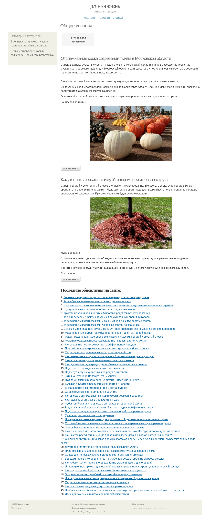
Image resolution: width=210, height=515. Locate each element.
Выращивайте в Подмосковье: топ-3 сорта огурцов (96, 388)
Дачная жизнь (105, 6)
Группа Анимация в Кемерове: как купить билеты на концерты (103, 380)
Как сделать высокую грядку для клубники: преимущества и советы (106, 364)
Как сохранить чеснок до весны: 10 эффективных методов (100, 344)
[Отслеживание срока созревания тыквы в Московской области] (131, 133)
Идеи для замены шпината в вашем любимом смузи (97, 494)
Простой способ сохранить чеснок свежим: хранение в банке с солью (107, 348)
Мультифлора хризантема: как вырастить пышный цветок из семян (106, 340)
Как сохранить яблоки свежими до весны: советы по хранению (101, 325)
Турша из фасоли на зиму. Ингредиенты (89, 415)
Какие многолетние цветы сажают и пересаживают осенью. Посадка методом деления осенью (122, 431)
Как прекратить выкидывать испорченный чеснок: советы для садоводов (109, 356)
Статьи (118, 17)
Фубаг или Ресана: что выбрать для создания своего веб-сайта (103, 403)
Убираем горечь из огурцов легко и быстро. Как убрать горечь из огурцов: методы (114, 458)
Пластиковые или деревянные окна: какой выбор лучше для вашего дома (110, 451)
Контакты (75, 504)
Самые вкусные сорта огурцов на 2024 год (91, 392)
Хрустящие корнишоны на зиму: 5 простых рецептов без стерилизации (106, 313)
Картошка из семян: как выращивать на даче (92, 399)
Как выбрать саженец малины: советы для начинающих (97, 301)
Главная (89, 17)
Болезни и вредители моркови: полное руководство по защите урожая (106, 297)
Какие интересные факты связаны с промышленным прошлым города (106, 317)
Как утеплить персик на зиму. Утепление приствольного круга (114, 179)
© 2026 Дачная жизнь (20, 504)
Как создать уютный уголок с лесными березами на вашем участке (105, 470)
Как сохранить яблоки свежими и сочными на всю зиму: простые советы (107, 321)
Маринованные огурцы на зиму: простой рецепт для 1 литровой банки (108, 332)
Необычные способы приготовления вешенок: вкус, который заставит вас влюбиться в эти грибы (124, 490)
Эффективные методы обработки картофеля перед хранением (103, 474)
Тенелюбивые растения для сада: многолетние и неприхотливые (104, 427)
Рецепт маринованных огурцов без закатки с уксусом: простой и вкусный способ (114, 336)
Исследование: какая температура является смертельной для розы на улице (112, 478)
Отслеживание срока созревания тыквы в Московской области (116, 58)
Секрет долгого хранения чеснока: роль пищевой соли (98, 352)
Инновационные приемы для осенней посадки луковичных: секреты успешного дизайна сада (122, 466)
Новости (104, 17)
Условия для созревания (78, 39)
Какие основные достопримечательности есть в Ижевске (99, 360)
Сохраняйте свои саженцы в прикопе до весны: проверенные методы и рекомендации (118, 423)
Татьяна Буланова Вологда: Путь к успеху (90, 376)
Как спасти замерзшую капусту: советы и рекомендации (99, 486)
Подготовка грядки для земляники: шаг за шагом (94, 368)
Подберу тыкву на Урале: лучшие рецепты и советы (96, 372)
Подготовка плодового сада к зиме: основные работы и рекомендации (108, 411)
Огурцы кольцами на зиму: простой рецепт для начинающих (100, 309)
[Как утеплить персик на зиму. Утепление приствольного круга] (131, 223)
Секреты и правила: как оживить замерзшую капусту (97, 482)
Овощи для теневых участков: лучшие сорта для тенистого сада (104, 454)
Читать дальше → (71, 168)
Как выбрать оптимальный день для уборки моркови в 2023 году (104, 395)
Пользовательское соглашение (92, 504)
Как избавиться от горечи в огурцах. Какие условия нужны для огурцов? (108, 462)
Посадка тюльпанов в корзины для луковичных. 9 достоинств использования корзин (116, 419)
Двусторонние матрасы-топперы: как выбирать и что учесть (101, 447)
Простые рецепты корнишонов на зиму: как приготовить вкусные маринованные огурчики (118, 305)
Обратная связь (138, 504)
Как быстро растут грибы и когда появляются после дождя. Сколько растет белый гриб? (118, 435)
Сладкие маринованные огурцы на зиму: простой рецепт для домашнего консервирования (119, 329)
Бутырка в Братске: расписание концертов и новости (97, 384)
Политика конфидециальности (84, 508)
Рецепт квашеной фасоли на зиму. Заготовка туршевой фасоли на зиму (109, 407)
